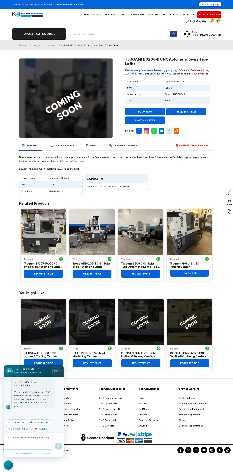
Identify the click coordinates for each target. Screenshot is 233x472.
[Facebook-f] (180, 450)
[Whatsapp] (154, 131)
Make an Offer (145, 120)
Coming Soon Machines (42, 45)
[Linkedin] (161, 131)
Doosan (125, 348)
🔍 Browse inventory (19, 429)
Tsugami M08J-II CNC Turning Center (184, 265)
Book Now (145, 111)
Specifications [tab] (64, 145)
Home (22, 45)
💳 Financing (41, 429)
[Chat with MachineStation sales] (8, 465)
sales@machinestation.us (71, 4)
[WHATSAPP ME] (61, 259)
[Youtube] (204, 450)
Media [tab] (93, 145)
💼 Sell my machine (39, 422)
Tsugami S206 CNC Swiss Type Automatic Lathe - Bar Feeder (140, 265)
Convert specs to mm (193, 145)
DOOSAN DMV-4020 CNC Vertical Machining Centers (188, 355)
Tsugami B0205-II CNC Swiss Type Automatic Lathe (91, 265)
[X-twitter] (220, 450)
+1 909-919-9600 (45, 4)
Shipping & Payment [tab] (126, 145)
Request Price (186, 111)
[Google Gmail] (169, 131)
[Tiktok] (227, 450)
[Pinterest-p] (188, 450)
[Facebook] (139, 131)
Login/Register (198, 21)
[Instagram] (146, 131)
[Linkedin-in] (196, 450)
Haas (75, 348)
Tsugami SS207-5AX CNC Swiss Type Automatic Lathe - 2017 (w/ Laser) (42, 265)
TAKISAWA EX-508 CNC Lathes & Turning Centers (41, 355)
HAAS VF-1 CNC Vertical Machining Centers (89, 355)
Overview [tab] (32, 145)
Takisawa (29, 348)
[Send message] (58, 446)
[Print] (176, 131)
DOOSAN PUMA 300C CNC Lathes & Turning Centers (139, 355)
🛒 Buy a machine (16, 422)
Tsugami (28, 259)
